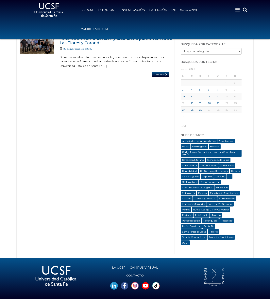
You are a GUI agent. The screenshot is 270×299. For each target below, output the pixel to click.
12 (200, 96)
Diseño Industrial (209, 181)
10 (183, 96)
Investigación (133, 10)
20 (209, 103)
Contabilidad (189, 170)
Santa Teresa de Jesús (194, 231)
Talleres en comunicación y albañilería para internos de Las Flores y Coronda (116, 40)
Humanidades (227, 198)
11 (192, 96)
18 (192, 103)
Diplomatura (189, 181)
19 (200, 103)
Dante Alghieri (190, 176)
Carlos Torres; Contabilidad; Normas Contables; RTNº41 (208, 153)
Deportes (207, 176)
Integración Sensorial (220, 204)
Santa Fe (209, 226)
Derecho (220, 176)
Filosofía (186, 198)
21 (218, 103)
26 (200, 109)
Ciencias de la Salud (218, 159)
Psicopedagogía (191, 220)
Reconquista (210, 220)
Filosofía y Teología (204, 198)
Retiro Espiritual (191, 226)
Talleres (213, 231)
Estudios (106, 10)
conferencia (227, 165)
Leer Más (160, 74)
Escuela (202, 193)
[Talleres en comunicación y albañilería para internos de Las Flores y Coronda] (37, 45)
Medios (186, 209)
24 (183, 109)
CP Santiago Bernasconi (214, 170)
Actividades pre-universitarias (198, 140)
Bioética (214, 146)
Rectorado (226, 220)
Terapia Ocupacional (194, 237)
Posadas (216, 215)
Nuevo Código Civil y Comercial (211, 209)
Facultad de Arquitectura (224, 193)
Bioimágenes (199, 146)
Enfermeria (188, 193)
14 (218, 96)
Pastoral (187, 215)
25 (192, 109)
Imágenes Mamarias (193, 204)
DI (229, 176)
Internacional (184, 10)
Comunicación (208, 165)
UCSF (185, 242)
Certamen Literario (193, 159)
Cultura (235, 170)
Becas (185, 146)
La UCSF (87, 10)
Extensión (158, 10)
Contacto (135, 276)
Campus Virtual (95, 29)
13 (209, 96)
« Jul (183, 125)
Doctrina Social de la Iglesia (197, 187)
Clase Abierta (189, 165)
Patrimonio (201, 215)
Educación (222, 187)
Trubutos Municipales (221, 237)
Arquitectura (226, 140)
